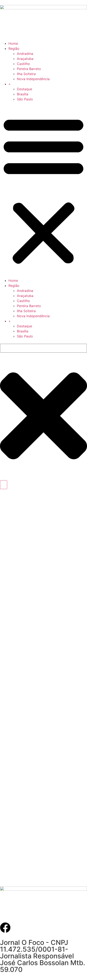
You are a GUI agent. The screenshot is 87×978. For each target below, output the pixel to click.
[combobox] (43, 348)
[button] (43, 190)
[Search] (3, 484)
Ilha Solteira (26, 74)
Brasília (22, 94)
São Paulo (25, 99)
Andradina (25, 53)
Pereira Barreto (29, 69)
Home (13, 43)
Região (13, 48)
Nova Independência (33, 79)
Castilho (23, 64)
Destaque (24, 89)
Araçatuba (25, 59)
